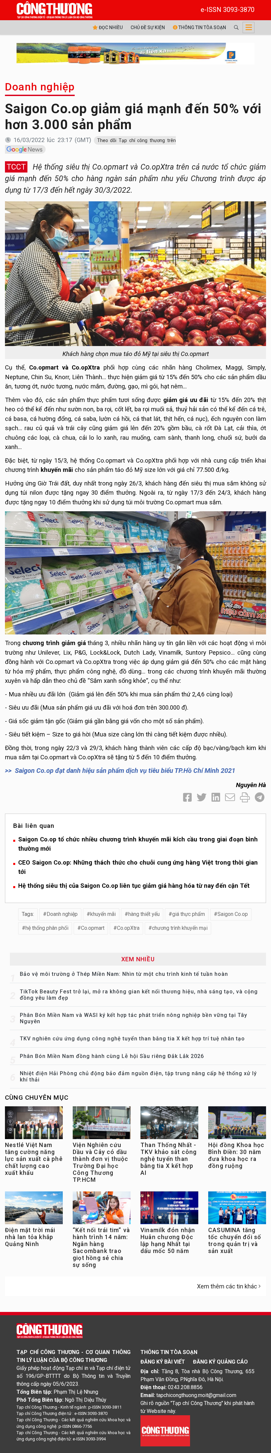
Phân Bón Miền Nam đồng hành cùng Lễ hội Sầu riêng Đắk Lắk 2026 (112, 1056)
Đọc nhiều (110, 27)
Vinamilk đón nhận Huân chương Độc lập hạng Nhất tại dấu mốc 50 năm (167, 1240)
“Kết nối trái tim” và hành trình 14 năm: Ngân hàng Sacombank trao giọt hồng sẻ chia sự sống (101, 1248)
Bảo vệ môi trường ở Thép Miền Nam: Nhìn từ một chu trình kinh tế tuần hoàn (124, 974)
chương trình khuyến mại (180, 928)
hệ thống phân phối (46, 928)
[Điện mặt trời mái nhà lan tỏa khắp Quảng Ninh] (34, 1209)
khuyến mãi (103, 914)
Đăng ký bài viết (162, 1362)
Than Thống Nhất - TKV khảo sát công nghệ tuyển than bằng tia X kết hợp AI (168, 1159)
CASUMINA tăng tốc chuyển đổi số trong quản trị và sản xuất (234, 1240)
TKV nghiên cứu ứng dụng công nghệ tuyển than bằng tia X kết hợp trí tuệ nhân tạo (132, 1038)
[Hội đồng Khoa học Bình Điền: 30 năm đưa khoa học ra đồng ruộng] (237, 1124)
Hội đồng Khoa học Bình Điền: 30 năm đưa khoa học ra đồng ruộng (236, 1155)
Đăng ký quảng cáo (220, 1362)
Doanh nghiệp (40, 86)
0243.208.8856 (185, 1387)
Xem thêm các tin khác (227, 1286)
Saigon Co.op (232, 914)
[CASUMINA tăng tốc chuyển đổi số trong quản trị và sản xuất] (237, 1209)
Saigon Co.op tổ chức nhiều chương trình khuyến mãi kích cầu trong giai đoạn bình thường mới (138, 844)
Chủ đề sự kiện (148, 27)
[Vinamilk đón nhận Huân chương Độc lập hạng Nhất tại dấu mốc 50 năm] (169, 1209)
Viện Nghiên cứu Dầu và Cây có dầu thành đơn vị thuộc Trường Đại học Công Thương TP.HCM (101, 1162)
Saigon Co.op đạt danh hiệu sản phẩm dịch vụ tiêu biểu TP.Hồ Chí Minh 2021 (125, 771)
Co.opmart (92, 928)
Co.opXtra (128, 928)
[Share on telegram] (259, 797)
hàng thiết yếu (144, 914)
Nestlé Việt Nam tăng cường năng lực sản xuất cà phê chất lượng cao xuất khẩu (34, 1159)
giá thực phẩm (188, 914)
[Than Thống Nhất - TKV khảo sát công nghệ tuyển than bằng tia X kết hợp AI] (169, 1124)
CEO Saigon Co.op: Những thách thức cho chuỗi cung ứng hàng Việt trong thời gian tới (138, 867)
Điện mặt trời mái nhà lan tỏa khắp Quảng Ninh (30, 1237)
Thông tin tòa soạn (201, 27)
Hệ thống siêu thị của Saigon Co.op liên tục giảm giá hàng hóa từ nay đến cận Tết (134, 885)
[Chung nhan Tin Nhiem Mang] (165, 1430)
